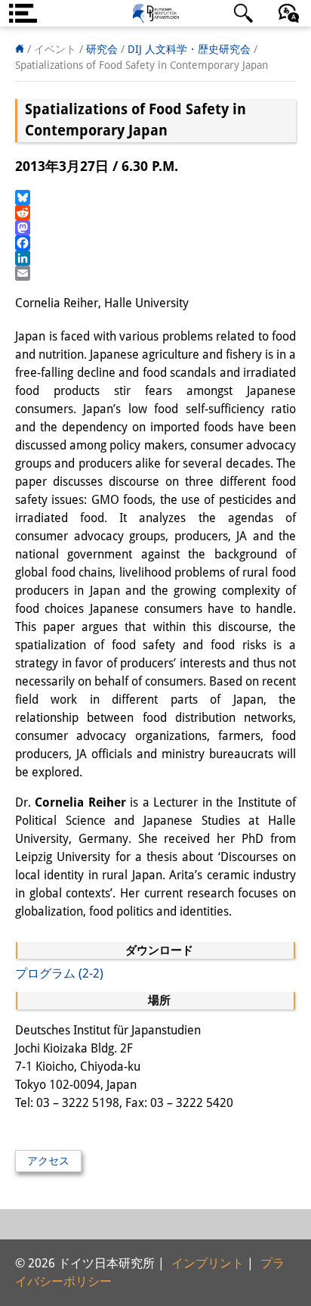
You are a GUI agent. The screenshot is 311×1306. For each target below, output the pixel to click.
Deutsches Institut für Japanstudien (155, 13)
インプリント (207, 1263)
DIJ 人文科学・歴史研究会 (189, 49)
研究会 (102, 49)
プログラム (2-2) (59, 973)
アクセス (48, 1161)
